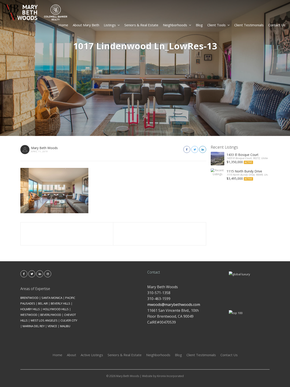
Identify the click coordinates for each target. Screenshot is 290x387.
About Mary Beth (86, 25)
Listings (110, 25)
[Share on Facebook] (186, 149)
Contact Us (276, 25)
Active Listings (92, 355)
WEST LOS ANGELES (44, 320)
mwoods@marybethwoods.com (173, 304)
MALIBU (65, 326)
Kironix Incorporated (170, 376)
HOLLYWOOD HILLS (56, 309)
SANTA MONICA (51, 298)
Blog (199, 25)
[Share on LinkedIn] (202, 149)
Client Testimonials (249, 25)
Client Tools (216, 25)
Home (63, 25)
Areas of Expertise (35, 288)
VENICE (52, 326)
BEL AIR (43, 303)
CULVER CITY (68, 320)
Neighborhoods (175, 25)
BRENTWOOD (29, 298)
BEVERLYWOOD (50, 315)
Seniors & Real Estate (141, 25)
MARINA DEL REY (34, 326)
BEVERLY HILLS (60, 303)
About (71, 355)
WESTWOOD (28, 315)
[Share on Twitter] (194, 149)
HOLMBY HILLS (30, 309)
